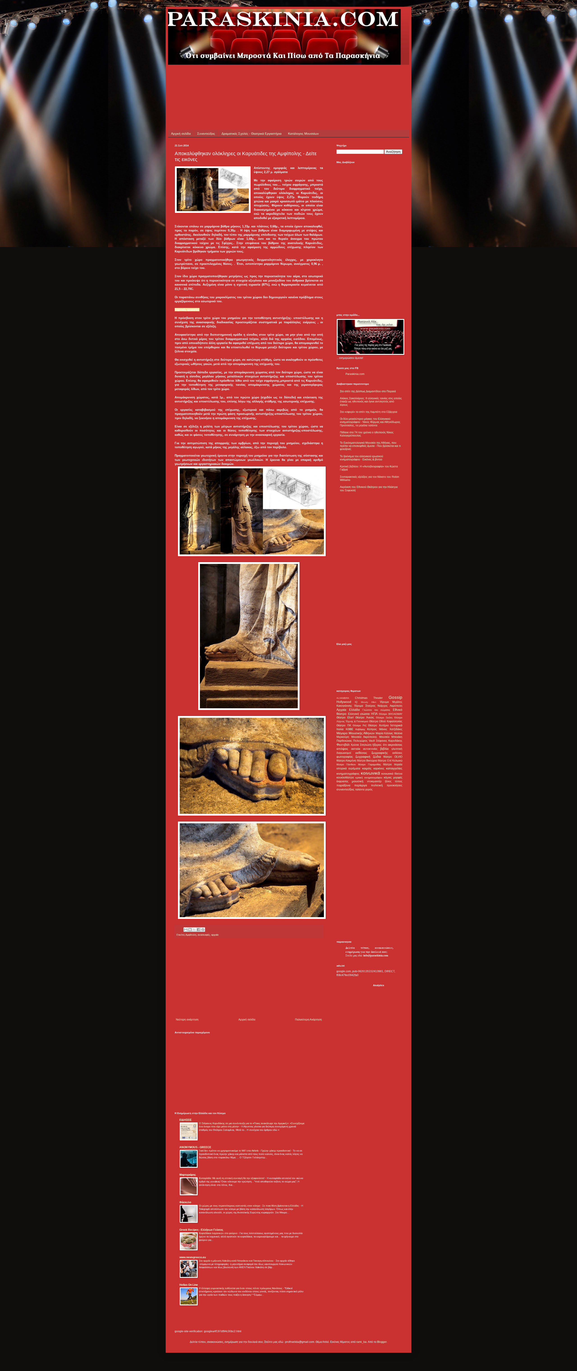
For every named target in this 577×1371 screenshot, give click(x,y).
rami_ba (361, 1341)
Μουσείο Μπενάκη (391, 737)
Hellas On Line (188, 1284)
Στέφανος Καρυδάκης (389, 740)
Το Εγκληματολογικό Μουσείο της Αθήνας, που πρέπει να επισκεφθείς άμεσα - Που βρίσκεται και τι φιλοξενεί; (370, 446)
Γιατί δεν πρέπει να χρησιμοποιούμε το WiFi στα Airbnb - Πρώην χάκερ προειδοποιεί (245, 1150)
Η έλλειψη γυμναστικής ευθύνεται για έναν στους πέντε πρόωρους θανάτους (241, 1288)
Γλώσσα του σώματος (376, 710)
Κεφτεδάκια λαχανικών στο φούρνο (218, 1233)
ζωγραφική (362, 756)
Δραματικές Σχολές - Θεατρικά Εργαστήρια (252, 133)
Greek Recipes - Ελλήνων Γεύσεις (201, 1229)
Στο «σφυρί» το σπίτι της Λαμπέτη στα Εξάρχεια (368, 411)
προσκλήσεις (394, 785)
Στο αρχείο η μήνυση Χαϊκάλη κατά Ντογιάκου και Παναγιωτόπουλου (236, 1260)
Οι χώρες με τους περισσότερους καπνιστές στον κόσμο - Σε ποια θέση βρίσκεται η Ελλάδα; (249, 1205)
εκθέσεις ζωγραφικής (371, 753)
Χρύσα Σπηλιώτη (361, 744)
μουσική (357, 781)
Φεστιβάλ (343, 744)
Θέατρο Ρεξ (359, 725)
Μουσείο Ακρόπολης (364, 737)
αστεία (355, 748)
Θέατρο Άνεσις (364, 717)
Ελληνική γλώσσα (359, 714)
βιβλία (384, 748)
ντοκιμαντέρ (374, 781)
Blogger (382, 1341)
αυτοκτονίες (370, 748)
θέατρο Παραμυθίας (369, 764)
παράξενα (343, 785)
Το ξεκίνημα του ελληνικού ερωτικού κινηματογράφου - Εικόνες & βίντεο (361, 458)
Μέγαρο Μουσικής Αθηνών (356, 733)
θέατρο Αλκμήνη (346, 760)
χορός (369, 789)
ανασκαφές (204, 934)
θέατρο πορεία (392, 764)
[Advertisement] (257, 75)
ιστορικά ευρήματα (348, 768)
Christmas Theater (369, 697)
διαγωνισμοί (344, 753)
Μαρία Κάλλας (384, 733)
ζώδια (377, 756)
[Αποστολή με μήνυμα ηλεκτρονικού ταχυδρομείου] (185, 929)
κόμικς (388, 777)
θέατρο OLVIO (392, 756)
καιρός (366, 768)
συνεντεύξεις (345, 789)
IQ (356, 702)
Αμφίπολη (190, 934)
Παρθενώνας (344, 740)
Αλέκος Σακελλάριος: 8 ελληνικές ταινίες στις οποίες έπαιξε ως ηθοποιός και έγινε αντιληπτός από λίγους (371, 401)
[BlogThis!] (190, 929)
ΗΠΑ (374, 714)
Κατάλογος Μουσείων (303, 133)
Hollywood (344, 702)
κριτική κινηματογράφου (368, 777)
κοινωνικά (370, 773)
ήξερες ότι (379, 744)
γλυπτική (397, 748)
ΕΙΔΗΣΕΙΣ (185, 1120)
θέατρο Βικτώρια (367, 760)
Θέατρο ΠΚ (344, 725)
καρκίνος (378, 768)
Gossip (395, 697)
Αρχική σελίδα (181, 133)
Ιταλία (340, 729)
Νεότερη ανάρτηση (187, 1019)
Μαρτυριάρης (187, 1174)
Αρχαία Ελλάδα (348, 709)
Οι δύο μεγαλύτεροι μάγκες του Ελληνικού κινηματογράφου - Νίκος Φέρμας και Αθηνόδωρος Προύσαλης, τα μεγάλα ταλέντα (370, 422)
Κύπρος (372, 729)
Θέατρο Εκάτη (384, 717)
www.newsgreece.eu (192, 1257)
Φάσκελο (185, 1202)
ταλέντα (359, 789)
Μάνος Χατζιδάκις (390, 729)
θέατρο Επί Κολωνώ (390, 760)
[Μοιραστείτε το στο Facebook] (198, 929)
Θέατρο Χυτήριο (378, 725)
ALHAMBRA (343, 698)
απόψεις (342, 748)
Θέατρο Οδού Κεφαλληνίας (385, 721)
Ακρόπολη (396, 705)
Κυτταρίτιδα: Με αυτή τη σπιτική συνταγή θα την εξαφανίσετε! (232, 1178)
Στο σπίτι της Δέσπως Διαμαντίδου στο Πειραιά (368, 391)
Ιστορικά (396, 725)
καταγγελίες (394, 768)
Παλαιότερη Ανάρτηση (308, 1019)
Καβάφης (360, 729)
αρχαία (214, 934)
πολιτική (377, 785)
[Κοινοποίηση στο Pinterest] (203, 929)
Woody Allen (368, 702)
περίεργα (360, 785)
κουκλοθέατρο (345, 777)
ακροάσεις (395, 744)
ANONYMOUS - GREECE (195, 1147)
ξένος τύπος (393, 781)
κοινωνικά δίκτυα (391, 773)
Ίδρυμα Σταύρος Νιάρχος (371, 705)
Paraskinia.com (355, 374)
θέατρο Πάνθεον (346, 764)
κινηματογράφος (348, 773)
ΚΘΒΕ (349, 729)
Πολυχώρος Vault (364, 740)
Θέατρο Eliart (345, 717)
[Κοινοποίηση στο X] (194, 929)
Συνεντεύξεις (206, 133)
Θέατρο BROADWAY (390, 714)
